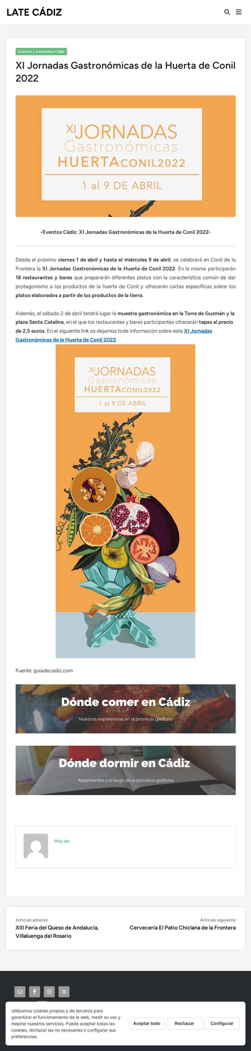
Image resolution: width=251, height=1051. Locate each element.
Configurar (222, 1023)
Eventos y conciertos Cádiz (41, 51)
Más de (61, 841)
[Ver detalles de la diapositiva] (126, 708)
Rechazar (184, 1023)
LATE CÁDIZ (34, 12)
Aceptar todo (146, 1023)
